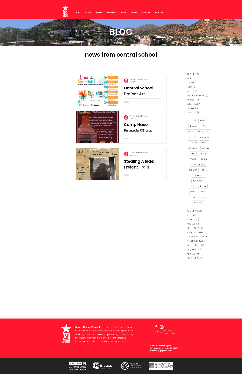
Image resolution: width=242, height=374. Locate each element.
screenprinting (198, 186)
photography (198, 164)
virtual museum (198, 197)
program (198, 175)
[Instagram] (161, 327)
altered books (195, 131)
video (202, 191)
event (204, 142)
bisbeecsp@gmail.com (161, 350)
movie (203, 153)
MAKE (202, 120)
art (207, 131)
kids (193, 153)
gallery (205, 148)
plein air (193, 169)
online (204, 159)
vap (193, 191)
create (193, 142)
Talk (204, 126)
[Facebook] (156, 327)
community (203, 137)
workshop (198, 202)
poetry (205, 169)
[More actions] (161, 80)
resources (198, 180)
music (193, 159)
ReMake (194, 126)
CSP (194, 120)
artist (190, 137)
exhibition (192, 148)
